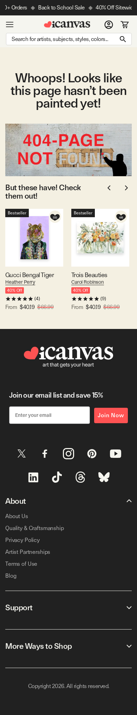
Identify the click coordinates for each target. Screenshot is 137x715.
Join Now (111, 415)
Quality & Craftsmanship (34, 528)
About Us (16, 516)
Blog (10, 575)
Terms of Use (21, 564)
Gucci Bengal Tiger (29, 275)
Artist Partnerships (27, 552)
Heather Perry (20, 282)
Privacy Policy (22, 540)
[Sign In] (109, 24)
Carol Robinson (87, 282)
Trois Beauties (89, 275)
